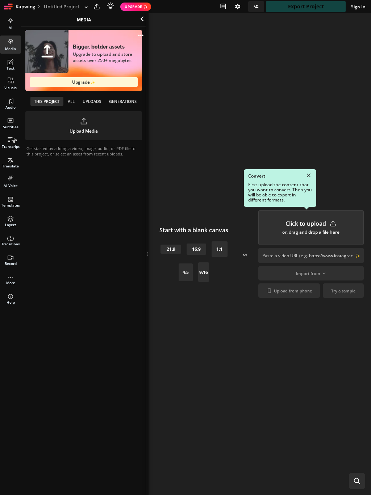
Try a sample (343, 291)
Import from (308, 273)
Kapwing (25, 6)
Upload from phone (293, 291)
